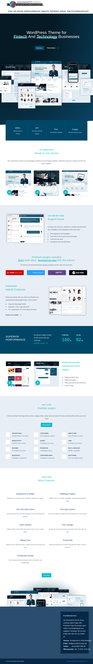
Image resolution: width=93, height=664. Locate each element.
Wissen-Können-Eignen (32, 11)
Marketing (45, 11)
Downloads (84, 661)
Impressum (70, 661)
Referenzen (54, 11)
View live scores (39, 343)
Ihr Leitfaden (18, 11)
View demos (51, 48)
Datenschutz (77, 661)
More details (46, 425)
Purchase (39, 48)
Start (10, 11)
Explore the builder (12, 315)
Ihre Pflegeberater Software (78, 11)
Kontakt (63, 11)
